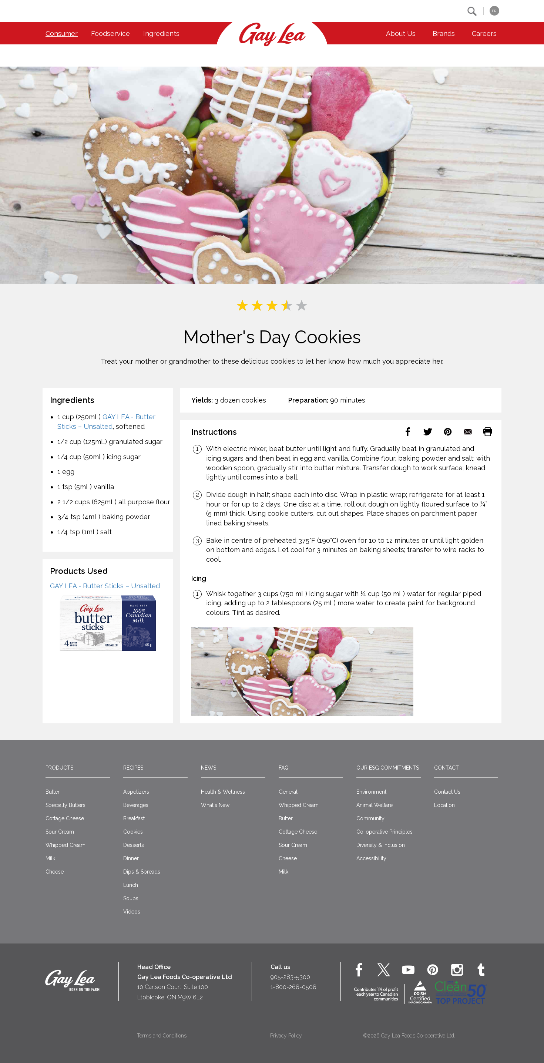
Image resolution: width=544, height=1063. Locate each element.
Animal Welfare (374, 805)
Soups (130, 898)
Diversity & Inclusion (380, 845)
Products (59, 768)
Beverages (135, 805)
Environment (371, 792)
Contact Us (447, 792)
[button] (472, 11)
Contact (446, 768)
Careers (484, 33)
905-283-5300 (290, 976)
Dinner (131, 858)
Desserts (133, 845)
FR (494, 11)
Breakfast (134, 818)
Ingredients (161, 33)
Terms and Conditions (162, 1036)
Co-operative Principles (384, 832)
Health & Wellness (223, 792)
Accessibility (371, 858)
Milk (50, 858)
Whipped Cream (65, 845)
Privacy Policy (286, 1036)
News (208, 768)
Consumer (62, 33)
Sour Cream (60, 832)
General (288, 792)
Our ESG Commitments (387, 768)
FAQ (284, 768)
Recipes (133, 768)
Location (444, 805)
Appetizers (136, 792)
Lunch (130, 885)
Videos (131, 912)
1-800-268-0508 (293, 986)
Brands (444, 33)
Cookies (133, 832)
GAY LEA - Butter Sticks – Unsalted (105, 586)
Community (370, 818)
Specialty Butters (65, 805)
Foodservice (110, 33)
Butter (53, 792)
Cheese (55, 872)
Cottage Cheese (65, 818)
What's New (215, 805)
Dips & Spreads (141, 872)
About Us (401, 33)
